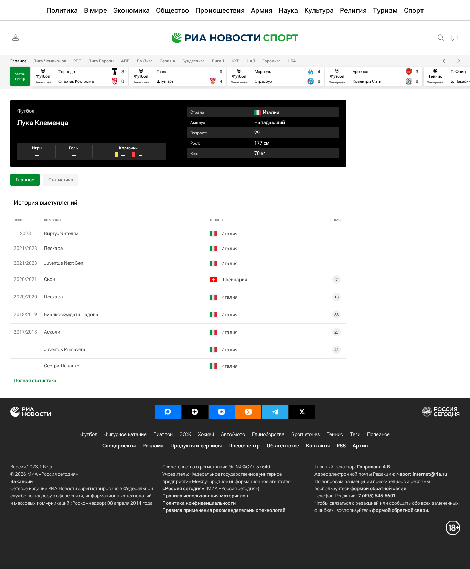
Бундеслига (193, 61)
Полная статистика (35, 380)
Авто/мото (233, 434)
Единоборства (268, 434)
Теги (355, 434)
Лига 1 (218, 61)
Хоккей (206, 434)
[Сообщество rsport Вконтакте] (222, 412)
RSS (341, 446)
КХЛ (236, 61)
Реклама (152, 446)
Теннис (335, 434)
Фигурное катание (125, 434)
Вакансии (21, 481)
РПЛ (77, 61)
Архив (360, 446)
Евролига (271, 61)
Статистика (60, 179)
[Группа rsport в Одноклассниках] (248, 412)
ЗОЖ (185, 434)
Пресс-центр (244, 446)
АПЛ (125, 61)
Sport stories (305, 434)
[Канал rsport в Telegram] (275, 412)
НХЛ (251, 61)
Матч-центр (20, 76)
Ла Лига (145, 61)
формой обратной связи (378, 488)
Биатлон (163, 434)
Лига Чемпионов (49, 61)
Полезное (378, 434)
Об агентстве (283, 446)
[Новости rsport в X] (302, 412)
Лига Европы (101, 61)
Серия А (167, 61)
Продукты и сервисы (196, 446)
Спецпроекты (119, 446)
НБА (292, 61)
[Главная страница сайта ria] (211, 38)
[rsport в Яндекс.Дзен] (195, 412)
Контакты (318, 446)
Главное (18, 61)
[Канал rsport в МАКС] (168, 412)
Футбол (25, 111)
